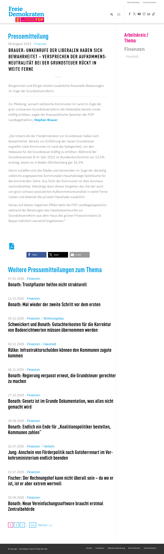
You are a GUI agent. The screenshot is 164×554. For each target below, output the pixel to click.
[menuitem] (133, 2)
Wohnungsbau (54, 318)
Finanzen (40, 44)
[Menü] (118, 14)
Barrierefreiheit (133, 2)
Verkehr (49, 446)
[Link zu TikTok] (153, 14)
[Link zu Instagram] (144, 14)
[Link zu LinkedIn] (148, 14)
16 (33, 525)
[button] (36, 255)
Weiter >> (45, 525)
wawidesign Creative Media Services (33, 549)
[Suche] (111, 14)
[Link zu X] (134, 14)
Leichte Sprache (149, 2)
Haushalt (50, 344)
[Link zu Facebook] (129, 14)
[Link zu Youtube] (139, 14)
